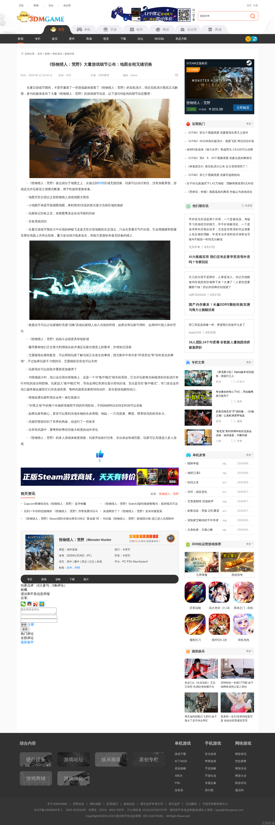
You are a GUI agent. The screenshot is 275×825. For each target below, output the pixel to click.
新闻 (20, 38)
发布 (25, 629)
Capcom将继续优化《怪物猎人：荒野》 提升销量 (55, 503)
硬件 (72, 38)
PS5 (177, 783)
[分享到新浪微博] (35, 604)
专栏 (37, 38)
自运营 (67, 5)
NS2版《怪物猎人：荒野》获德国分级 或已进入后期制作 (138, 518)
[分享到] (41, 604)
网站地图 (95, 803)
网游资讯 (240, 753)
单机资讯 (57, 53)
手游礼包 (210, 775)
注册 (255, 5)
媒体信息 (129, 803)
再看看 (248, 205)
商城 (36, 5)
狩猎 (101, 183)
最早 (30, 642)
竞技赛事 (240, 761)
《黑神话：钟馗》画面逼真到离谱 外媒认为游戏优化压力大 (219, 193)
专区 (29, 579)
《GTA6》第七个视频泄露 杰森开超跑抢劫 (213, 174)
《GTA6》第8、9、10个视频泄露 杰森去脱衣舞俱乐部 (219, 159)
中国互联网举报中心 (215, 803)
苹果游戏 (210, 761)
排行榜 (209, 790)
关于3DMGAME (57, 803)
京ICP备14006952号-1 (48, 810)
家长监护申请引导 (152, 803)
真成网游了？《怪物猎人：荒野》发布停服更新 (132, 511)
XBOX (178, 775)
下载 (123, 38)
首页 (39, 53)
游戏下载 (180, 753)
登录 (249, 5)
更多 (249, 123)
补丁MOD (181, 761)
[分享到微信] (23, 604)
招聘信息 (78, 803)
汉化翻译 (191, 803)
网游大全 (240, 775)
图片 (86, 579)
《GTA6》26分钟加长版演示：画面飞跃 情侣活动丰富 (220, 141)
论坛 (51, 5)
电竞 (106, 38)
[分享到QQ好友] (29, 604)
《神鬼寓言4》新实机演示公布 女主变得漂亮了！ (217, 166)
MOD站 (159, 38)
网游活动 (240, 768)
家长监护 (174, 803)
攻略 (58, 579)
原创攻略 (180, 768)
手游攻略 (210, 768)
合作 (69, 567)
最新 (24, 642)
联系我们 (112, 803)
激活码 (239, 790)
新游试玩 (240, 783)
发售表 (179, 790)
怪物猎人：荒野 (169, 493)
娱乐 (55, 38)
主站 (21, 5)
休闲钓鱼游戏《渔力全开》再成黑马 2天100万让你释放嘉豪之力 (220, 151)
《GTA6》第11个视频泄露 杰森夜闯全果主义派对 (217, 132)
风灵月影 (181, 38)
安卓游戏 (210, 753)
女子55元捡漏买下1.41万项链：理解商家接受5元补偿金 (220, 185)
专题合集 (210, 783)
